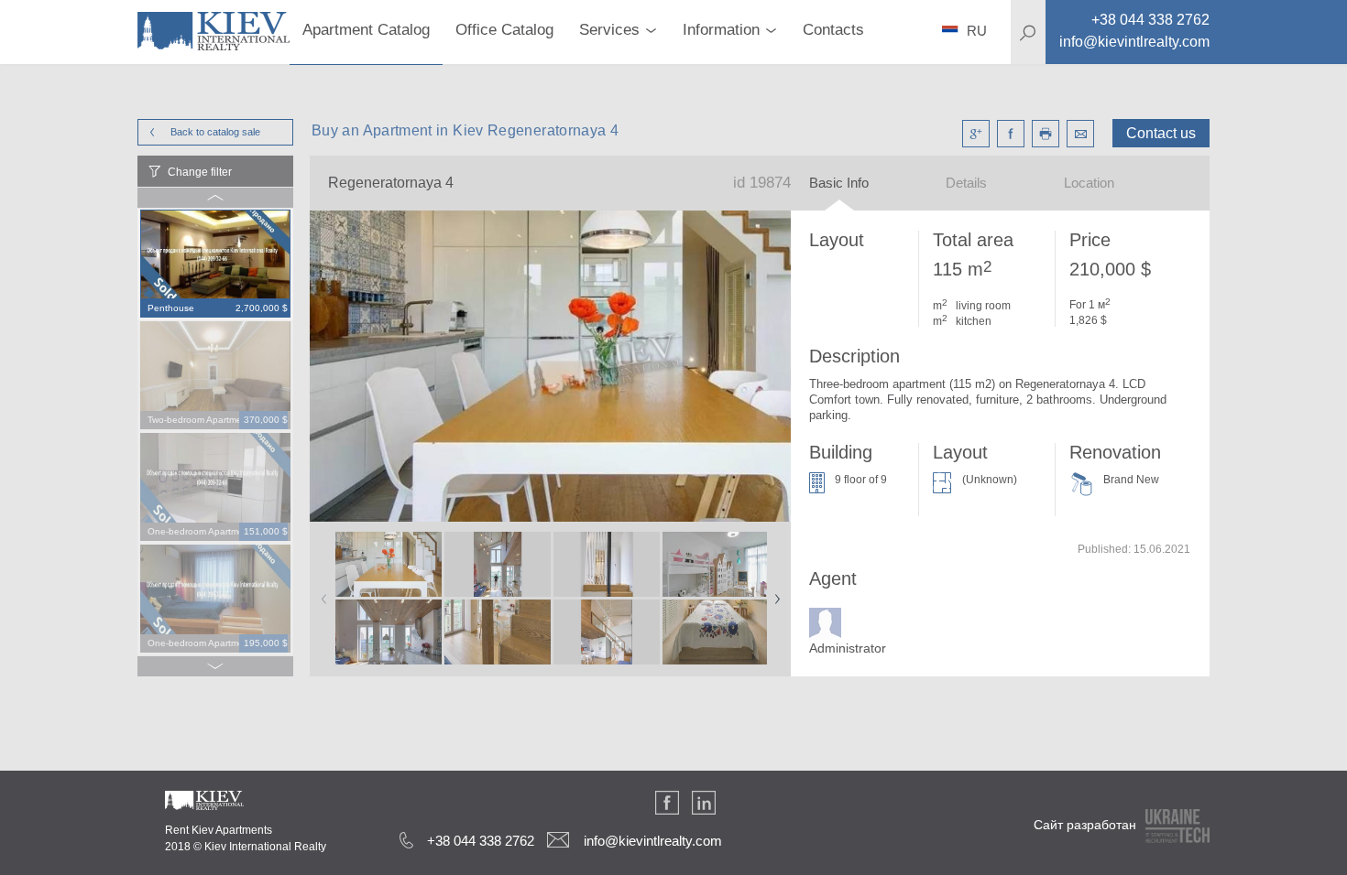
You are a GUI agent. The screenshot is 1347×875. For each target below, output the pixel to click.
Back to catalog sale (215, 131)
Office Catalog (504, 29)
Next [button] (773, 593)
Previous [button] (320, 593)
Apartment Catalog (366, 29)
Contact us (1161, 133)
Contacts (833, 29)
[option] (215, 264)
